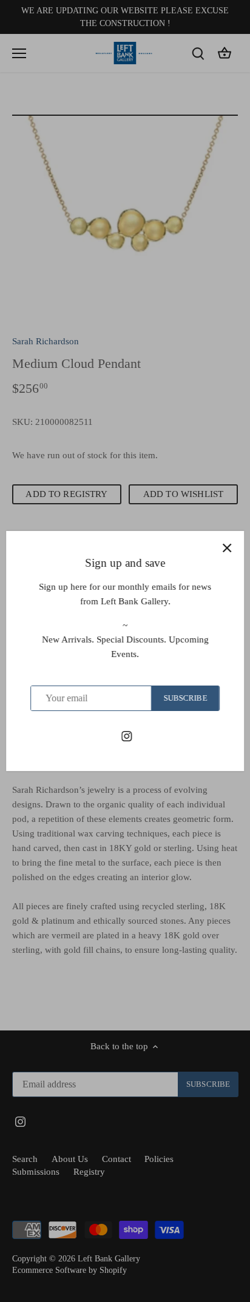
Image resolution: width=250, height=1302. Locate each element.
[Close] (227, 548)
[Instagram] (126, 735)
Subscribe (185, 698)
